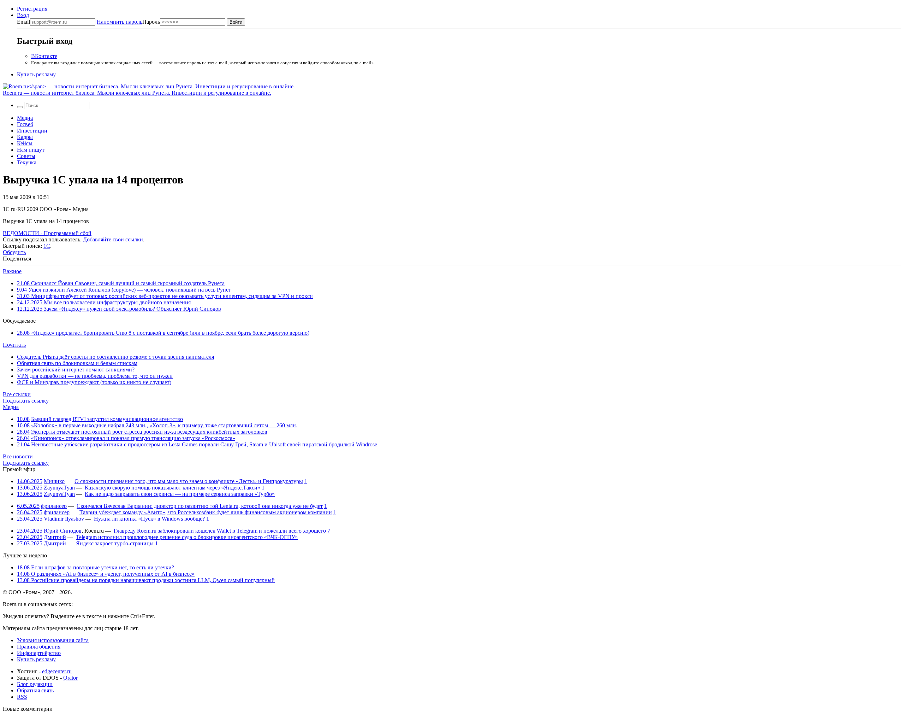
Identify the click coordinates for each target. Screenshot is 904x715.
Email (23, 22)
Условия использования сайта (53, 640)
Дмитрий (55, 537)
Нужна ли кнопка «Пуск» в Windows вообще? (149, 519)
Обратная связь (35, 690)
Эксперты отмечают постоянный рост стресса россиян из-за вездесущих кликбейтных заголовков (149, 432)
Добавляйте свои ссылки (113, 239)
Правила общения (38, 647)
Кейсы (24, 143)
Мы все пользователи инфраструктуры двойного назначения (104, 302)
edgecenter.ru (57, 671)
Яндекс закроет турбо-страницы (115, 543)
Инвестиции (32, 131)
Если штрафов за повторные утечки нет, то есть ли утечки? (95, 567)
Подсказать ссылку (26, 401)
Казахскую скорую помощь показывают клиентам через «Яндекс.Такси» (172, 488)
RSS (22, 697)
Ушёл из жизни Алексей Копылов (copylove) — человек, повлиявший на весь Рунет (124, 290)
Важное (12, 271)
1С (46, 246)
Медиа (25, 118)
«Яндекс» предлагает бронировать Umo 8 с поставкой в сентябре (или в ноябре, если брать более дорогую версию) (163, 333)
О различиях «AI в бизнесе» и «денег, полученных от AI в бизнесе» (106, 574)
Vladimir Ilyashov (64, 519)
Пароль (128, 22)
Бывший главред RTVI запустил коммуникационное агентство (107, 419)
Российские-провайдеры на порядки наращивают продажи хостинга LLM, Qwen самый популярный (146, 580)
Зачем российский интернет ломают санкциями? (76, 370)
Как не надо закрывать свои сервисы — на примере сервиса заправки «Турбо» (180, 494)
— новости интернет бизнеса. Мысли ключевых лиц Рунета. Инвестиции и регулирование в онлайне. (137, 93)
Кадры (25, 137)
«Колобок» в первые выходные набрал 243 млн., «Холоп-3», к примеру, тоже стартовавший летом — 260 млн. (164, 425)
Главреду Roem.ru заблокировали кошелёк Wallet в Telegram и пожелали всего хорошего (220, 531)
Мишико (54, 481)
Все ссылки (17, 394)
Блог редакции (35, 684)
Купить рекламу (36, 74)
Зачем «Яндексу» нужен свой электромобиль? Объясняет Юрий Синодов (119, 309)
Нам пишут (30, 150)
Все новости (18, 456)
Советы (26, 156)
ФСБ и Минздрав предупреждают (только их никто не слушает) (94, 382)
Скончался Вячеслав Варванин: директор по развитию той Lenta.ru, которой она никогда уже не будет (200, 506)
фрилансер (54, 506)
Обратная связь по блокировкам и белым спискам (77, 363)
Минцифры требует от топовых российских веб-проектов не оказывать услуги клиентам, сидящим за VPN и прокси (165, 296)
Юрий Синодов (63, 531)
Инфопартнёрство (39, 653)
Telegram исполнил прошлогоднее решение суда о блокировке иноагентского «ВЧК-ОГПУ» (187, 537)
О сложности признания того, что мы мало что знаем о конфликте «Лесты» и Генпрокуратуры (189, 481)
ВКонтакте (44, 56)
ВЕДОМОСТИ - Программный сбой (47, 233)
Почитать (14, 345)
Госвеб (25, 124)
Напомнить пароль (119, 22)
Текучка (26, 162)
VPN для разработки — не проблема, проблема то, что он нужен (95, 376)
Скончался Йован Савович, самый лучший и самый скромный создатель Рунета (121, 283)
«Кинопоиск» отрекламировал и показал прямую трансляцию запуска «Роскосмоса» (133, 438)
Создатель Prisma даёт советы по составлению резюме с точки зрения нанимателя (115, 357)
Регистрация (32, 9)
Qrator (70, 678)
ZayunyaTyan (59, 488)
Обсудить (14, 252)
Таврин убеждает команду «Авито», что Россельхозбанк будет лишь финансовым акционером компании (205, 512)
